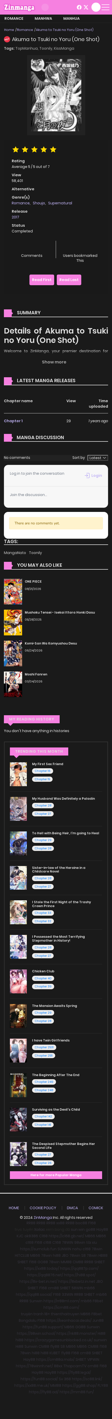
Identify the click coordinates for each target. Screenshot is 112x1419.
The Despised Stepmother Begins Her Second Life (63, 1146)
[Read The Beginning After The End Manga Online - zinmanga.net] (18, 1085)
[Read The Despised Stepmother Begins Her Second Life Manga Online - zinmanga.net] (18, 1153)
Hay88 (102, 1229)
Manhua (71, 18)
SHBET (22, 1262)
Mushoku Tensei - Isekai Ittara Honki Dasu (60, 612)
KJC (20, 1236)
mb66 (89, 1288)
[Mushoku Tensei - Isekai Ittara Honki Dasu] (13, 622)
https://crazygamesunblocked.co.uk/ (58, 1340)
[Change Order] (85, 381)
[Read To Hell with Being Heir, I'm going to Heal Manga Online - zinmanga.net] (18, 843)
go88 (90, 1229)
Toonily (35, 552)
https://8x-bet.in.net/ (38, 1281)
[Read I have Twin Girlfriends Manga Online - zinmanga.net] (18, 1050)
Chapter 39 (43, 986)
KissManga (64, 48)
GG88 (80, 1327)
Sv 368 (65, 1379)
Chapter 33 (43, 913)
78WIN (67, 1242)
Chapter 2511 (44, 1055)
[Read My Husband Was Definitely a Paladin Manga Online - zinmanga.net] (18, 808)
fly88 (54, 1346)
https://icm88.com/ (61, 1307)
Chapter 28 (43, 805)
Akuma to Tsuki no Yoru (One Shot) (65, 30)
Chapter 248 (44, 1090)
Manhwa (43, 18)
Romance (13, 18)
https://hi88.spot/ (80, 1275)
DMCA (72, 1207)
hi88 (57, 1255)
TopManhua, (27, 48)
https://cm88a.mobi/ (55, 1359)
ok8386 (31, 1236)
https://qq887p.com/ (79, 1268)
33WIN (67, 1294)
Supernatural (60, 203)
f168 (32, 1262)
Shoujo (39, 203)
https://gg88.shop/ (79, 1385)
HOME (14, 1207)
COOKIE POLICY (43, 1207)
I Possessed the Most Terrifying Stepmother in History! (58, 938)
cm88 (53, 1288)
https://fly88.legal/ (74, 1372)
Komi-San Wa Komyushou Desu (51, 643)
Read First (42, 279)
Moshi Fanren (36, 674)
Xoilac (39, 1229)
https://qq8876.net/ (45, 1275)
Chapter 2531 (44, 1047)
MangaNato (15, 552)
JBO (65, 1255)
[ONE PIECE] (13, 591)
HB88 (103, 1255)
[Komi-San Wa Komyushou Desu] (13, 653)
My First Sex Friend (47, 764)
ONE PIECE (33, 581)
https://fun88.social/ (39, 1379)
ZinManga (43, 1217)
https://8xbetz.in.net (76, 1281)
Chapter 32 (43, 921)
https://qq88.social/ (34, 1294)
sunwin (100, 1340)
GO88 (43, 1262)
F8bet (98, 1301)
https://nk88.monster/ (77, 1333)
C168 (43, 1236)
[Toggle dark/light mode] (45, 7)
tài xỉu (91, 1242)
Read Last (69, 279)
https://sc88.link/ (87, 1379)
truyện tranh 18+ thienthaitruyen (50, 1314)
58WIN (77, 1288)
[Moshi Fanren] (13, 684)
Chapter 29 (43, 840)
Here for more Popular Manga (56, 1175)
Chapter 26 (43, 1163)
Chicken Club (43, 971)
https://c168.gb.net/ (66, 1236)
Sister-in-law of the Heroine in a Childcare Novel (58, 869)
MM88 (66, 1262)
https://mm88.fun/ (77, 1392)
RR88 (31, 1223)
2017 (15, 217)
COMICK (96, 1207)
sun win (78, 1229)
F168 (92, 1223)
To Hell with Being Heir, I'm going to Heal (65, 833)
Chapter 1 (13, 421)
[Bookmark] (80, 247)
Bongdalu (27, 1320)
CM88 (78, 1262)
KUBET (54, 1353)
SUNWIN (64, 1249)
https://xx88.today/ (41, 1268)
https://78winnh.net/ (34, 1366)
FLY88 (103, 1385)
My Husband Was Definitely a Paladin (63, 798)
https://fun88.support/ (43, 1327)
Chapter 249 (44, 1082)
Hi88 (101, 1333)
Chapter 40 (43, 978)
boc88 (81, 1223)
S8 (83, 1255)
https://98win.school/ (36, 1333)
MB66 (90, 1236)
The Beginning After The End (55, 1075)
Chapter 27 (43, 814)
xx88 (60, 1223)
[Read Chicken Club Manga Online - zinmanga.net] (18, 981)
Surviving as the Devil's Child (56, 1109)
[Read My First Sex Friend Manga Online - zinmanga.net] (18, 774)
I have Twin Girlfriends (51, 1040)
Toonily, (46, 48)
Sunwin (35, 1301)
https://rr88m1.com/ (61, 1301)
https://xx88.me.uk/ (31, 1385)
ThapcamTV (74, 1366)
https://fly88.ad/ (44, 1392)
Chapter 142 (43, 1116)
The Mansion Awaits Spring (54, 1006)
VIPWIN (93, 1359)
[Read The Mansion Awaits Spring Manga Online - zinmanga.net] (18, 1015)
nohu (77, 1249)
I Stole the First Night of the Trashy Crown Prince (61, 904)
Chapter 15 (42, 779)
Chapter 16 (43, 771)
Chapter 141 (43, 1125)
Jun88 (98, 1320)
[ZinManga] (19, 7)
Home (9, 30)
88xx (58, 1366)
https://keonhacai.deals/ (68, 1320)
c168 (30, 1242)
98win (79, 1242)
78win (97, 1249)
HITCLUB (22, 1255)
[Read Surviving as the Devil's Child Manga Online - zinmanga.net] (18, 1119)
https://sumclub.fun (38, 1249)
